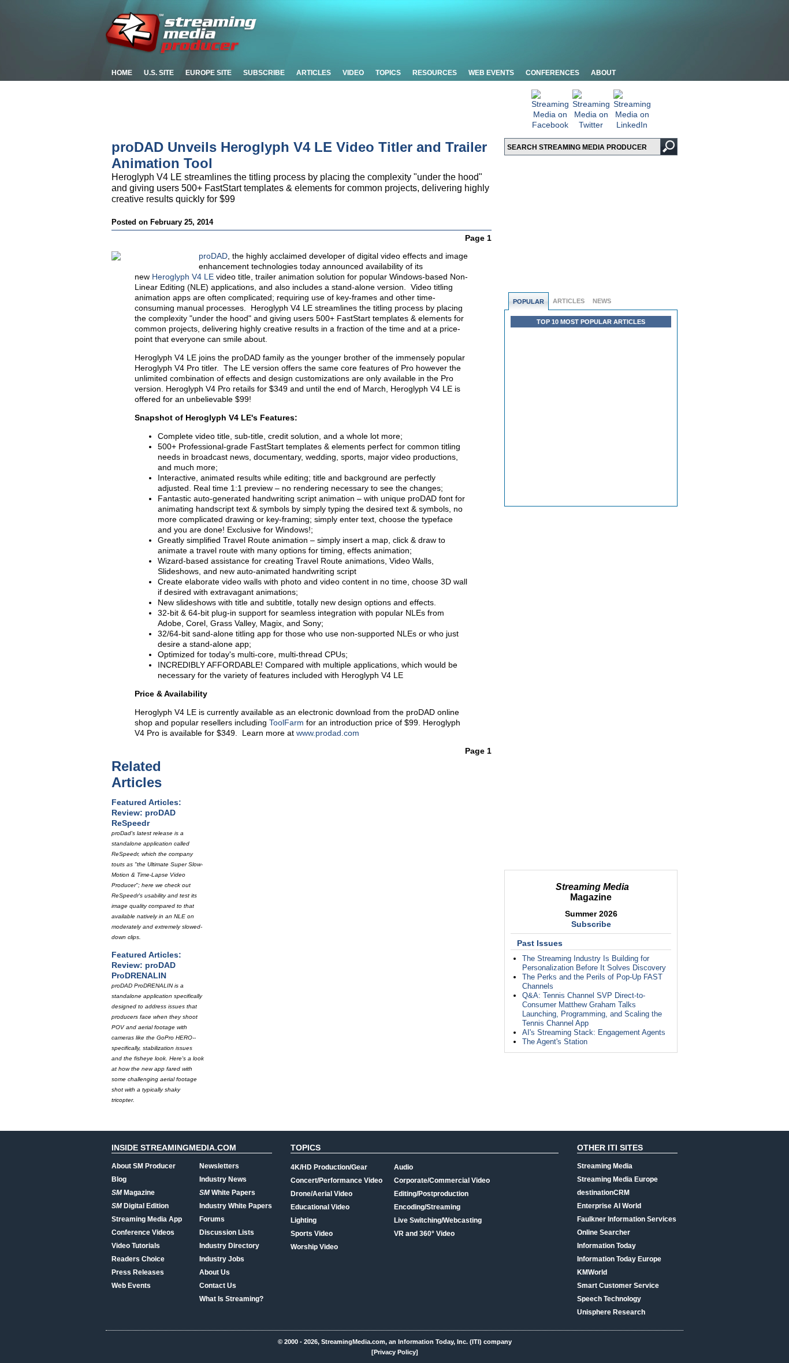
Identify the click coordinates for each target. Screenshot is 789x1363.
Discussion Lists (226, 1232)
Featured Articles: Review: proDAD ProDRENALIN (146, 965)
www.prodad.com (327, 733)
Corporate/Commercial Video (442, 1180)
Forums (212, 1219)
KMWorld (592, 1272)
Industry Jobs (221, 1259)
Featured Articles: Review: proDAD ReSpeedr (146, 813)
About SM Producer (143, 1166)
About (603, 73)
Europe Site (208, 73)
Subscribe (264, 73)
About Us (214, 1272)
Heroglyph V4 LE (183, 276)
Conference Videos (142, 1232)
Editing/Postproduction (431, 1194)
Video (353, 73)
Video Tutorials (135, 1246)
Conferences (552, 73)
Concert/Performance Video (336, 1180)
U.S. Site (159, 73)
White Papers (227, 1193)
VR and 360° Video (424, 1234)
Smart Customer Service (618, 1286)
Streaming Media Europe (617, 1179)
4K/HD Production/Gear (329, 1167)
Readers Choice (138, 1259)
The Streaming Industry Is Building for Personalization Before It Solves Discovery (594, 963)
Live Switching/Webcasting (438, 1220)
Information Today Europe (619, 1259)
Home (121, 73)
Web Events (491, 73)
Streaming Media (604, 1166)
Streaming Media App (146, 1219)
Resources (434, 73)
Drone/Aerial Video (321, 1194)
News (602, 300)
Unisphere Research (611, 1312)
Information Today (606, 1246)
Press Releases (137, 1272)
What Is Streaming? (231, 1299)
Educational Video (320, 1207)
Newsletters (219, 1166)
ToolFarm (286, 722)
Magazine (133, 1193)
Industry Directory (229, 1246)
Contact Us (217, 1286)
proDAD (213, 255)
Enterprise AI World (609, 1206)
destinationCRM (603, 1193)
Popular (528, 301)
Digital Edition (140, 1206)
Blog (118, 1179)
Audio (403, 1167)
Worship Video (314, 1247)
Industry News (223, 1179)
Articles (313, 73)
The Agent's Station (554, 1041)
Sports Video (312, 1234)
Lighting (304, 1220)
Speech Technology (609, 1299)
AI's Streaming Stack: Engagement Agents (593, 1032)
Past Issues (540, 943)
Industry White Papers (235, 1206)
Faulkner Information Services (626, 1219)
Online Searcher (603, 1232)
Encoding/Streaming (427, 1207)
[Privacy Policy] (394, 1352)
